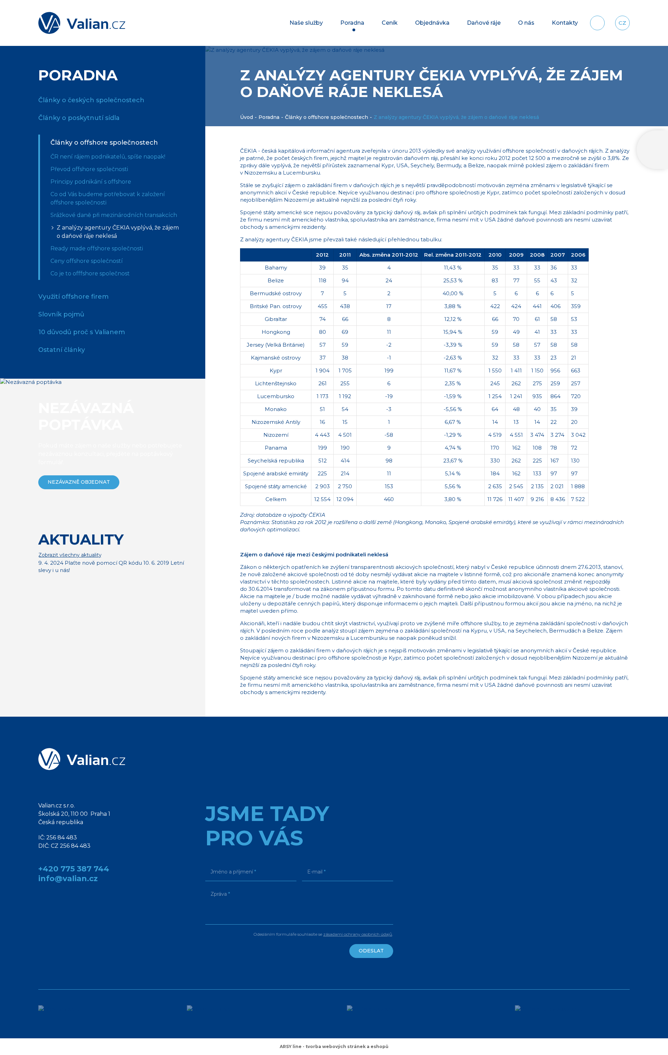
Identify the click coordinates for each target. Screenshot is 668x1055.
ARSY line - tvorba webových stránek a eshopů (334, 1046)
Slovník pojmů (61, 314)
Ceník (390, 22)
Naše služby (306, 22)
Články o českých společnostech (91, 100)
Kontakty (565, 22)
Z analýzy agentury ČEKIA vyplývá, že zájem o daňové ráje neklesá (118, 231)
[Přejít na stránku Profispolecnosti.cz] (572, 1014)
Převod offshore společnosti (89, 169)
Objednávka (432, 22)
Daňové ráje (484, 22)
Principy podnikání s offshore (90, 181)
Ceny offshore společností (86, 261)
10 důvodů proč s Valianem (81, 332)
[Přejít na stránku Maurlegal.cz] (223, 1014)
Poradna (352, 22)
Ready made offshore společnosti (96, 248)
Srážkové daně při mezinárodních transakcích (113, 215)
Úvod (246, 117)
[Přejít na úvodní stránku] (81, 23)
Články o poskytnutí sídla (79, 118)
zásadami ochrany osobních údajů (357, 934)
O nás (526, 22)
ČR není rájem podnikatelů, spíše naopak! (107, 156)
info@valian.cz (68, 878)
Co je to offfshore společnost (90, 273)
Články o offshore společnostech (326, 117)
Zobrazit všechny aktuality (70, 555)
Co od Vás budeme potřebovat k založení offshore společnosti (107, 198)
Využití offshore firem (73, 296)
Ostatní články (61, 350)
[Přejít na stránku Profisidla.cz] (387, 1014)
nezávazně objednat (79, 482)
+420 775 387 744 (73, 868)
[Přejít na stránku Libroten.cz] (69, 1014)
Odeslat (371, 951)
